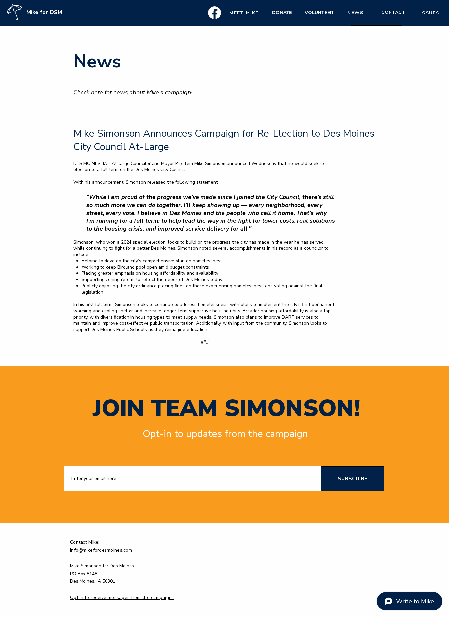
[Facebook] (214, 12)
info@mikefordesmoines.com (101, 550)
